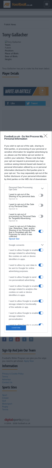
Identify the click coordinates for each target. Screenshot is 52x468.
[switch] (41, 195)
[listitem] (26, 188)
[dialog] (26, 234)
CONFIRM (16, 328)
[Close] (46, 136)
